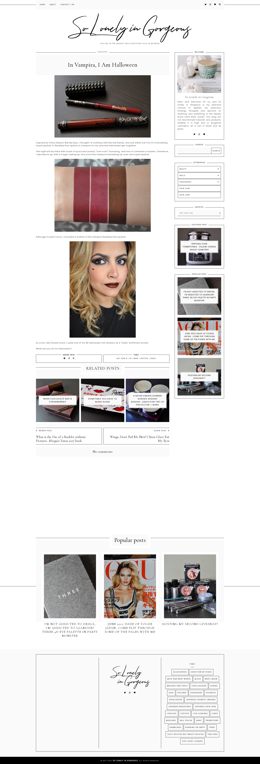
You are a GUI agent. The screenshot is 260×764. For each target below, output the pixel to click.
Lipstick (143, 358)
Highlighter (175, 700)
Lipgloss (171, 713)
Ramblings (175, 727)
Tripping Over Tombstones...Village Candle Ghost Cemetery (199, 246)
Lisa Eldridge (200, 713)
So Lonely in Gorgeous (125, 760)
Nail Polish (186, 720)
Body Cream (211, 679)
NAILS (183, 175)
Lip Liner (133, 358)
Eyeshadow (196, 693)
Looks (153, 358)
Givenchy (211, 693)
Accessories (180, 672)
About (53, 4)
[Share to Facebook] (70, 358)
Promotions (212, 720)
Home (42, 4)
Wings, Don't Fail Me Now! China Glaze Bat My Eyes (139, 439)
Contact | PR (67, 4)
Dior (171, 693)
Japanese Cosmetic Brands (201, 700)
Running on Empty (195, 727)
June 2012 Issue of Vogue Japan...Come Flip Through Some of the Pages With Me (199, 336)
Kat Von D (122, 358)
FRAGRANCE (185, 182)
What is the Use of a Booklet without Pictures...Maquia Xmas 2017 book (61, 439)
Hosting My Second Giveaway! (199, 377)
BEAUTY (183, 169)
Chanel (214, 686)
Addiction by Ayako (201, 672)
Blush (198, 679)
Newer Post (45, 430)
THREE (212, 727)
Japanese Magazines (180, 706)
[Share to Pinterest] (73, 358)
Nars (199, 720)
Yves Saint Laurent (192, 741)
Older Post (160, 430)
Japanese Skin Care (205, 706)
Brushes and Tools (177, 686)
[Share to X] (64, 358)
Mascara (171, 720)
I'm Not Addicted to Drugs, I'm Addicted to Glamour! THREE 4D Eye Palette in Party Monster (199, 296)
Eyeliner (182, 693)
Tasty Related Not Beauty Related (185, 734)
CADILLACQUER (199, 686)
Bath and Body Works (179, 679)
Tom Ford (213, 734)
